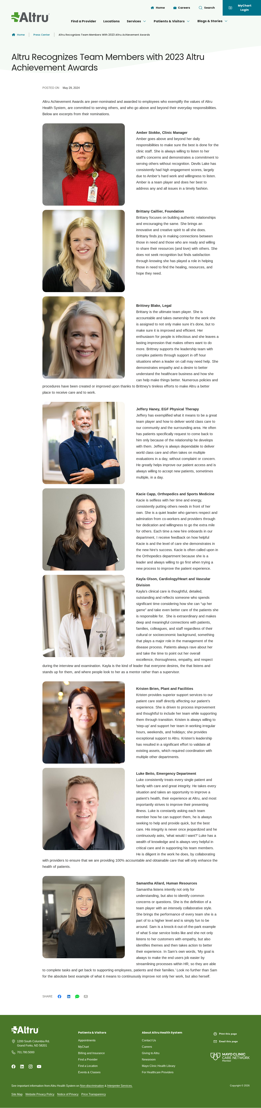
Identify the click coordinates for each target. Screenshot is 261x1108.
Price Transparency (93, 1094)
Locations (111, 21)
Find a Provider (83, 21)
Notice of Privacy (67, 1094)
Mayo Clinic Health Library (158, 1065)
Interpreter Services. (119, 1085)
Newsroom (149, 1059)
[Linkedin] (69, 996)
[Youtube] (39, 1066)
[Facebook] (59, 996)
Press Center (41, 35)
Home (21, 35)
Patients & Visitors (169, 21)
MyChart (83, 1046)
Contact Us (149, 1040)
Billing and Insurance (91, 1053)
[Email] (86, 996)
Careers (147, 1046)
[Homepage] (25, 1032)
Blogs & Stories (209, 21)
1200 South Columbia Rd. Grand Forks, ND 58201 (33, 1043)
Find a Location (88, 1065)
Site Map (17, 1094)
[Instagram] (30, 1066)
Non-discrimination (92, 1085)
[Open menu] (144, 21)
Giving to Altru (150, 1053)
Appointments (87, 1040)
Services (134, 21)
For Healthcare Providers (157, 1072)
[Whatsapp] (77, 996)
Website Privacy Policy (39, 1094)
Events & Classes (89, 1072)
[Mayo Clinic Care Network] (230, 1054)
